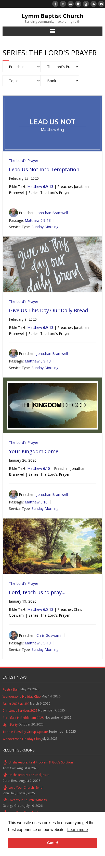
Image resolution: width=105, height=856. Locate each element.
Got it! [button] (52, 843)
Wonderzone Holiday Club (22, 696)
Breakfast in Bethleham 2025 (23, 718)
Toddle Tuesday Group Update (25, 732)
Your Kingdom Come (33, 451)
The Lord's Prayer (23, 160)
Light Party (10, 724)
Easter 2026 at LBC (16, 704)
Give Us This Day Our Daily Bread (48, 310)
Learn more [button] (77, 829)
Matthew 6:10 (38, 468)
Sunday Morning (45, 226)
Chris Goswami (48, 635)
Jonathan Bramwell (52, 212)
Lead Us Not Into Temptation (44, 169)
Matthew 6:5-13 (40, 609)
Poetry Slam (11, 689)
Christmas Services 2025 (20, 710)
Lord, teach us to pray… (37, 592)
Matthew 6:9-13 (40, 186)
